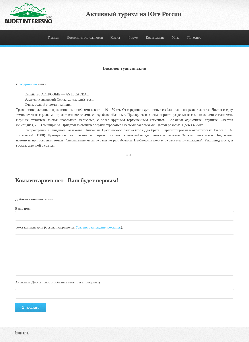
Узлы (176, 37)
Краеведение (155, 37)
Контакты (22, 333)
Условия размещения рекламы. (98, 227)
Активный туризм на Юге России (134, 14)
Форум (133, 37)
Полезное (194, 37)
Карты (115, 37)
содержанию (28, 84)
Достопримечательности (85, 37)
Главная (53, 37)
